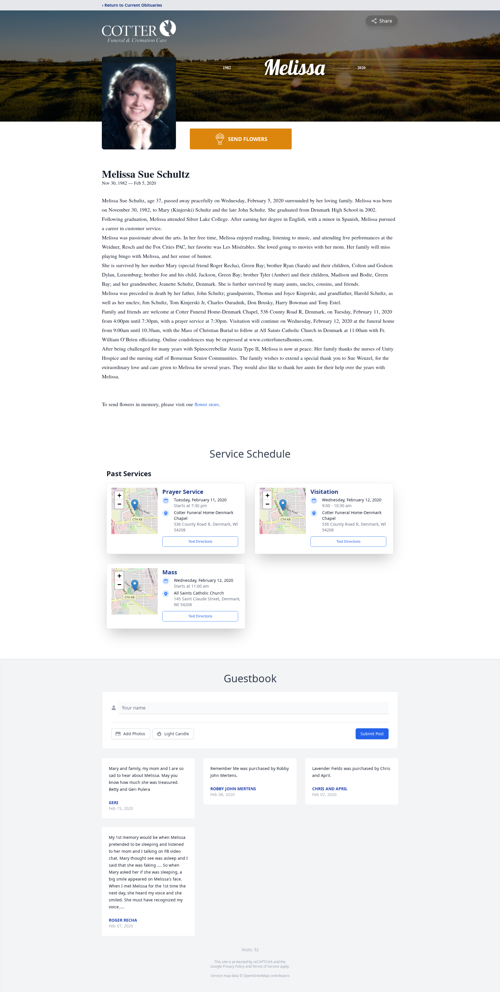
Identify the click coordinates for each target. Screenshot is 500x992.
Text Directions (200, 541)
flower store (206, 404)
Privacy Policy (234, 966)
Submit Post (372, 733)
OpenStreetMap (256, 975)
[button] (134, 505)
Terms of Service (265, 966)
